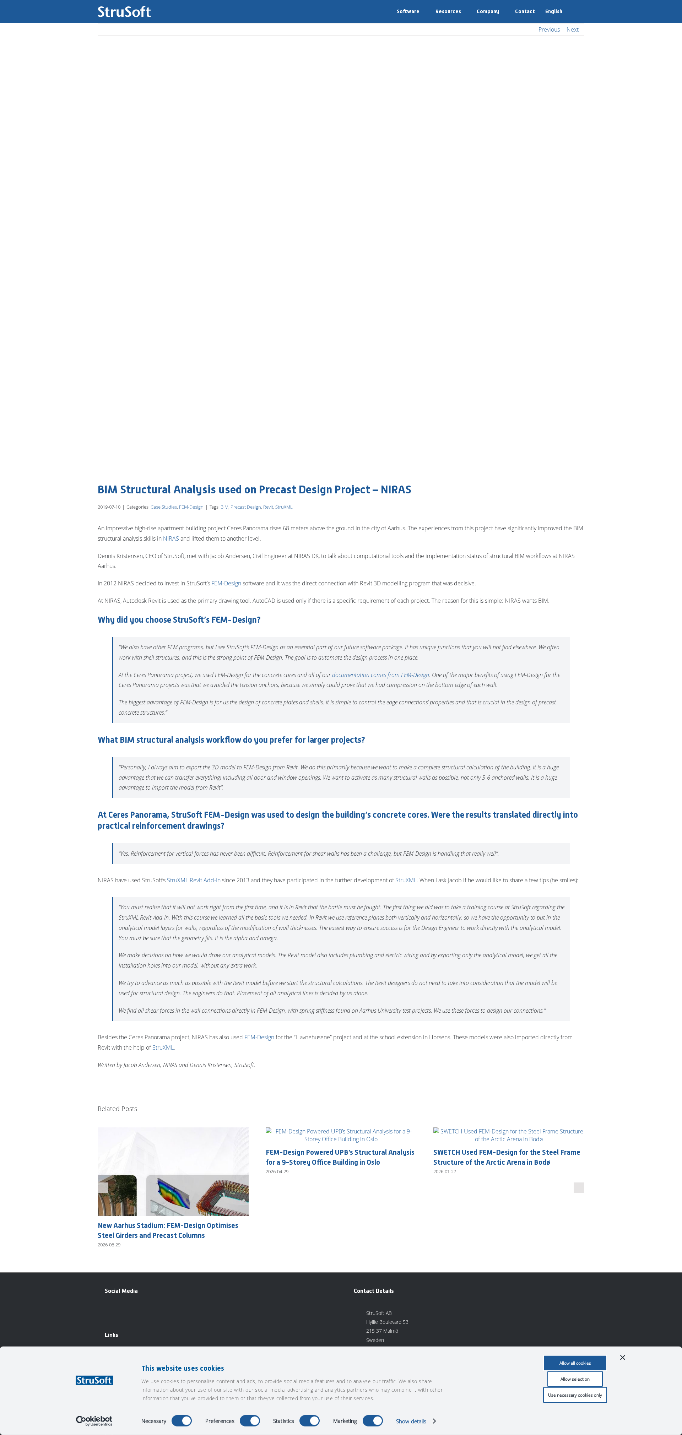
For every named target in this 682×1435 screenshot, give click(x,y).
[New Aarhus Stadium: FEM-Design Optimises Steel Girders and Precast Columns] (173, 1131)
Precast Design (246, 507)
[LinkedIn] (110, 1312)
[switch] (250, 1420)
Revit (268, 507)
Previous (549, 29)
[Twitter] (142, 1312)
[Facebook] (126, 1312)
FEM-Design (191, 507)
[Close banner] (622, 1357)
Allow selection (575, 1379)
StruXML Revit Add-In (194, 880)
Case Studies (164, 507)
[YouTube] (158, 1312)
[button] (573, 11)
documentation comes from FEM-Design (380, 675)
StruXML (284, 507)
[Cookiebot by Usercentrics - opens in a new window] (94, 1421)
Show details (411, 1421)
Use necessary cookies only (575, 1395)
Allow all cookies (575, 1363)
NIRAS (171, 538)
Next (573, 29)
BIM (224, 507)
